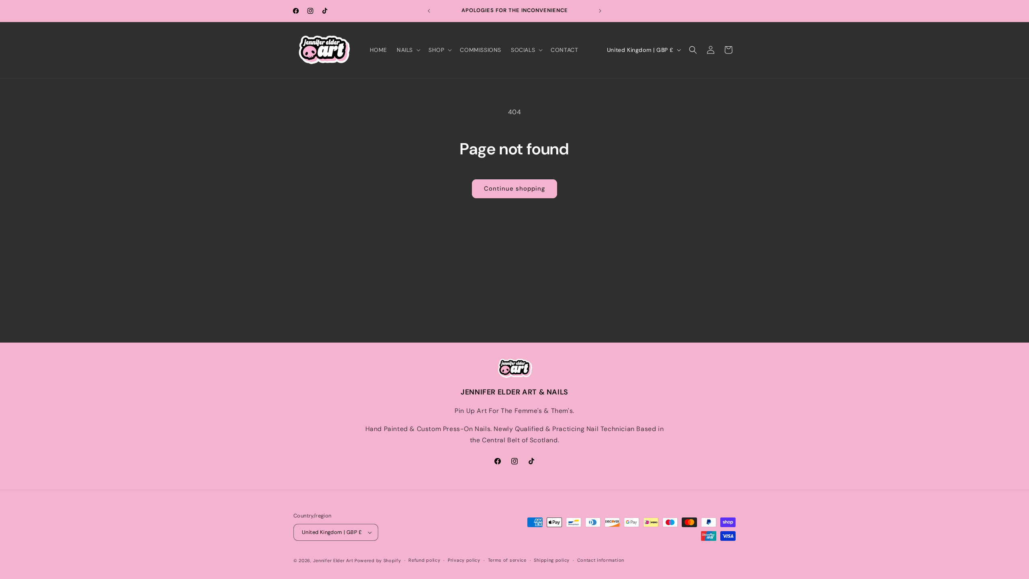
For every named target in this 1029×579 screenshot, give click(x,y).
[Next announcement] (600, 10)
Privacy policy (464, 560)
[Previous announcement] (429, 10)
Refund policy (424, 560)
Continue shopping (514, 189)
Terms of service (507, 560)
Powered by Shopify (378, 560)
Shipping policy (552, 560)
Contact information (600, 560)
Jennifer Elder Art (333, 560)
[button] (408, 49)
